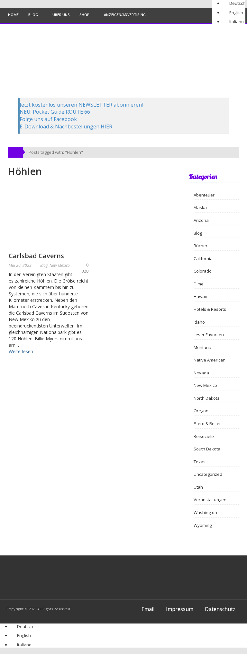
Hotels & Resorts (210, 309)
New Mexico (60, 265)
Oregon (201, 411)
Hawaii (200, 296)
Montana (202, 347)
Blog (33, 14)
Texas (200, 462)
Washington (205, 512)
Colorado (203, 271)
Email (148, 609)
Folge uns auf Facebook (48, 119)
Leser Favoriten (209, 334)
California (203, 258)
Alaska (200, 207)
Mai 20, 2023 (20, 265)
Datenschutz (220, 609)
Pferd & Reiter (207, 423)
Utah (198, 487)
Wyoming (203, 525)
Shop (84, 14)
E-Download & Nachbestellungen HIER (66, 126)
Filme (199, 284)
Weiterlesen (21, 351)
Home (13, 14)
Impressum (179, 609)
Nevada (201, 373)
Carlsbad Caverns (36, 255)
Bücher (200, 246)
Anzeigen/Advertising (125, 14)
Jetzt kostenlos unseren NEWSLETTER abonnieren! (81, 104)
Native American (209, 360)
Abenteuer (204, 195)
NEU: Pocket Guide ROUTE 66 (55, 111)
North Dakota (207, 398)
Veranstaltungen (210, 499)
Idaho (199, 322)
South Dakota (207, 449)
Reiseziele (204, 436)
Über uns (61, 14)
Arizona (201, 220)
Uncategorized (208, 474)
